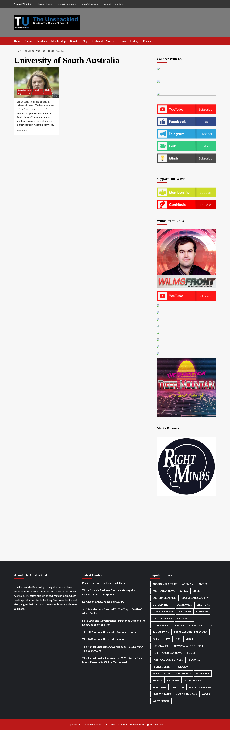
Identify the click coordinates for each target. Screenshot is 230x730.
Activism (188, 584)
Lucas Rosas (23, 109)
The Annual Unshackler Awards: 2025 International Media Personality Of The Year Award (112, 660)
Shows (28, 41)
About (107, 3)
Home (17, 41)
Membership (58, 41)
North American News (167, 652)
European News (163, 611)
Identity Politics (200, 625)
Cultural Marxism (164, 597)
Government (161, 625)
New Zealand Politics (188, 646)
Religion (183, 666)
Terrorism (159, 687)
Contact (119, 3)
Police (191, 652)
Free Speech (184, 618)
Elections (203, 604)
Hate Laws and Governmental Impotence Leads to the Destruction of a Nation (114, 622)
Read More (22, 130)
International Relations (190, 632)
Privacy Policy (45, 3)
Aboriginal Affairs (165, 584)
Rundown (37, 94)
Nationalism (161, 646)
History (134, 41)
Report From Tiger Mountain (172, 673)
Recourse (194, 659)
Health (179, 625)
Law (167, 639)
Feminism (202, 611)
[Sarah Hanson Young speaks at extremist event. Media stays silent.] (36, 82)
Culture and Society (195, 597)
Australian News (24, 90)
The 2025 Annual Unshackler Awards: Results (109, 631)
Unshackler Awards (103, 41)
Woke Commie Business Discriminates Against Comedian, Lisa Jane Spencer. (109, 592)
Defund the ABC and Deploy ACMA (103, 601)
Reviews (147, 41)
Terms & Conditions (66, 3)
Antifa (203, 584)
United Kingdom (200, 687)
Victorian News (186, 694)
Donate (74, 41)
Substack (42, 41)
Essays (122, 41)
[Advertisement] (84, 160)
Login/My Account (90, 3)
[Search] (214, 41)
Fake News (38, 90)
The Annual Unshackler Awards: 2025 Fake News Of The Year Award (112, 648)
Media (47, 90)
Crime (196, 590)
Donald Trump (162, 604)
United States (162, 694)
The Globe (177, 687)
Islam (156, 639)
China (184, 590)
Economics (184, 604)
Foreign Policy (162, 618)
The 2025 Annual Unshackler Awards (104, 639)
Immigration (161, 632)
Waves (206, 694)
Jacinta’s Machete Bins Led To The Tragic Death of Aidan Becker (112, 611)
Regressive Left (24, 94)
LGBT (178, 639)
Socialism (47, 94)
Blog (85, 41)
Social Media (192, 680)
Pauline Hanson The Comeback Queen (104, 582)
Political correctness (168, 659)
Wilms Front (161, 701)
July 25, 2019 (37, 109)
